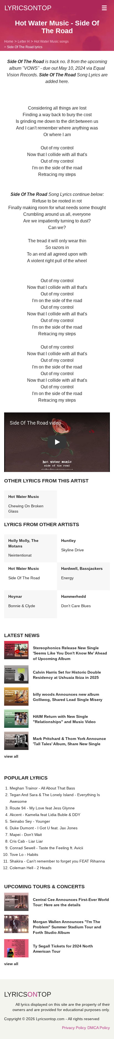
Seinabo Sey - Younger (30, 821)
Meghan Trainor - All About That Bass (42, 788)
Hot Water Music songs (51, 41)
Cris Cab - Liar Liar (26, 841)
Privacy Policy (74, 1027)
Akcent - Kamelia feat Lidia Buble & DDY (45, 814)
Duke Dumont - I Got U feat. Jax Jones (43, 828)
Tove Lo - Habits (24, 854)
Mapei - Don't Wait (26, 834)
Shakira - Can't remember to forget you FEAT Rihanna (57, 861)
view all (11, 756)
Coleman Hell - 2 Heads (30, 868)
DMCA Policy (98, 1027)
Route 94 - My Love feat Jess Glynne (42, 808)
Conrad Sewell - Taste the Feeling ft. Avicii (46, 848)
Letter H (24, 41)
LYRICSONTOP (27, 8)
